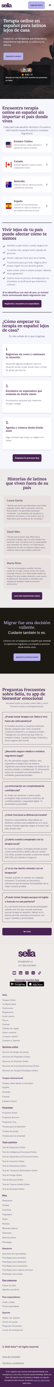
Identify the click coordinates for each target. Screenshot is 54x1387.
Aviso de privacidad (11, 1357)
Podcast (6, 1024)
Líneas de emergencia (12, 1330)
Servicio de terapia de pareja (15, 1052)
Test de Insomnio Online (13, 1161)
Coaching (6, 1210)
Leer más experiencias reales (27, 596)
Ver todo (27, 931)
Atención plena (9, 1237)
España (5, 1087)
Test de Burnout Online (12, 1180)
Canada (6, 1096)
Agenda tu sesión (13, 56)
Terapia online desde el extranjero (17, 1083)
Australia (6, 1092)
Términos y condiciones (13, 1363)
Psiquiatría (7, 1214)
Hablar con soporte (11, 1318)
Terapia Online (9, 1000)
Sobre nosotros (9, 1032)
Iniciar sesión (8, 1016)
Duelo (5, 1219)
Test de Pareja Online (12, 1175)
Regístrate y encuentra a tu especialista (22, 304)
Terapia (5, 1205)
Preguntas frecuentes (12, 1326)
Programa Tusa (9, 1122)
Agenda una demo (10, 1289)
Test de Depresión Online (13, 1147)
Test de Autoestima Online (14, 1166)
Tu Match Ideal (9, 1004)
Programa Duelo (9, 1113)
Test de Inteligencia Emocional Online (19, 1152)
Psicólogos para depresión (14, 1262)
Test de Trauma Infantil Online (16, 1184)
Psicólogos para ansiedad (14, 1258)
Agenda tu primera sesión (27, 657)
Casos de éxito (9, 1285)
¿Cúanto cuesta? (10, 1036)
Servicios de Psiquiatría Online (16, 1057)
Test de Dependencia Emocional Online (20, 1156)
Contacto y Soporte (11, 1040)
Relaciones (7, 1200)
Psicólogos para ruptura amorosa (17, 1270)
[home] (6, 5)
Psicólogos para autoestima (15, 1266)
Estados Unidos (9, 1101)
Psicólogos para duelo (12, 1274)
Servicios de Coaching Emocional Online (20, 1066)
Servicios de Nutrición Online (15, 1061)
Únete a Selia (8, 1302)
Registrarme (8, 1012)
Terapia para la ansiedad (13, 1136)
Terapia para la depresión (14, 1126)
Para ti (5, 1020)
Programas (7, 1107)
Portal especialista (10, 1306)
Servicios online (10, 1047)
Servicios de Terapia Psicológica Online (20, 1070)
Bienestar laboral (10, 1228)
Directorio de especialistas (14, 1254)
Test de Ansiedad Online (13, 1189)
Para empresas (9, 1280)
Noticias (6, 1223)
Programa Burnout (10, 1117)
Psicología (7, 1242)
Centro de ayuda (10, 1322)
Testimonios (7, 1008)
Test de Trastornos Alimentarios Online (19, 1170)
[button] (50, 5)
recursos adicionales (42, 1380)
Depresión (7, 1233)
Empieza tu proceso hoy (27, 458)
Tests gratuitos (9, 1142)
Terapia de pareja (10, 1131)
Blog (4, 1195)
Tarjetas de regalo (10, 1028)
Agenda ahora (36, 5)
